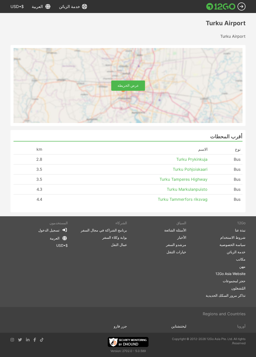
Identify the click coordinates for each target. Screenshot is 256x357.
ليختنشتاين (178, 326)
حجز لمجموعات (234, 281)
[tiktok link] (42, 339)
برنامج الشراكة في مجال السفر (104, 230)
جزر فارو (120, 326)
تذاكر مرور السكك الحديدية (226, 295)
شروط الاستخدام (233, 237)
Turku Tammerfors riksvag (183, 199)
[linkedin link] (28, 339)
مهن (242, 266)
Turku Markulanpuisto (187, 189)
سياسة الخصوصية (233, 244)
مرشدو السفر (176, 244)
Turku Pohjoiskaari (190, 169)
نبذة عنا (240, 230)
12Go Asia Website (231, 274)
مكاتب (241, 259)
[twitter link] (20, 339)
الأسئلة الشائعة (175, 230)
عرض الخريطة (128, 85)
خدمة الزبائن (69, 6)
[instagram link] (12, 339)
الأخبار (181, 237)
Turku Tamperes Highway (184, 179)
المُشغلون (238, 288)
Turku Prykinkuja (192, 159)
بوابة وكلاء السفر (114, 237)
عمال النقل (119, 244)
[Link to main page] (221, 6)
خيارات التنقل (176, 252)
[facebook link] (35, 339)
